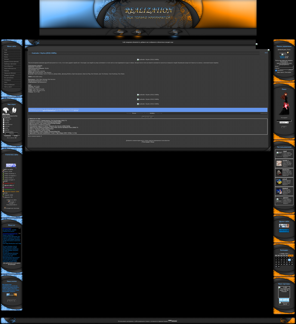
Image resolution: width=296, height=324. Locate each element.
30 (278, 266)
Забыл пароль (280, 72)
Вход (152, 142)
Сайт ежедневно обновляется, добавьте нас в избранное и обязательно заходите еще (148, 42)
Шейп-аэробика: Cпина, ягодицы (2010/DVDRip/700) (44, 131)
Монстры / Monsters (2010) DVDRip (39, 130)
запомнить (280, 70)
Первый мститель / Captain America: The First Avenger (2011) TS (48, 120)
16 (278, 262)
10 (281, 260)
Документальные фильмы (11, 61)
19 (286, 262)
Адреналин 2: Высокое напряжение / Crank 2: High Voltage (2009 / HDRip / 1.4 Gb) (53, 133)
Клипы (6, 57)
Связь (175, 32)
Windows (6, 70)
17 (281, 262)
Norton (7, 122)
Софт (5, 50)
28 (292, 264)
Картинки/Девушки (9, 84)
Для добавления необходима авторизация (11, 263)
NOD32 (7, 126)
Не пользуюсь (9, 132)
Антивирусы (7, 80)
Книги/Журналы (8, 66)
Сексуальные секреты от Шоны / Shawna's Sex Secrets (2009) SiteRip (49, 126)
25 (284, 264)
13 (289, 260)
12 (286, 260)
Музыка (6, 54)
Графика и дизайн (9, 75)
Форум (138, 32)
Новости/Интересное (10, 68)
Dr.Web (7, 120)
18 (284, 262)
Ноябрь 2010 (284, 253)
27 (289, 264)
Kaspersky (8, 119)
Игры (5, 52)
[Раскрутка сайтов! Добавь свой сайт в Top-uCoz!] (284, 301)
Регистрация (146, 142)
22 (276, 264)
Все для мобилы (8, 77)
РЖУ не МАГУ (8, 87)
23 (278, 264)
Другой (7, 130)
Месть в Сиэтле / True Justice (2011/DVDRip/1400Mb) (44, 123)
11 (284, 260)
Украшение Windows (10, 73)
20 (289, 262)
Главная (120, 32)
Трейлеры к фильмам (10, 63)
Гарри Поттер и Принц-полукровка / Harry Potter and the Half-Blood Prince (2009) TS (53, 127)
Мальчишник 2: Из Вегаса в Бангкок (39, 124)
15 (276, 262)
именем (76, 110)
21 (292, 262)
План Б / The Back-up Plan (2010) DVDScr (41, 129)
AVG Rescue (8, 124)
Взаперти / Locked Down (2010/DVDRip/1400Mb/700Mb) (45, 122)
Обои (5, 82)
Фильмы (6, 59)
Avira (6, 128)
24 (281, 264)
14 (292, 260)
